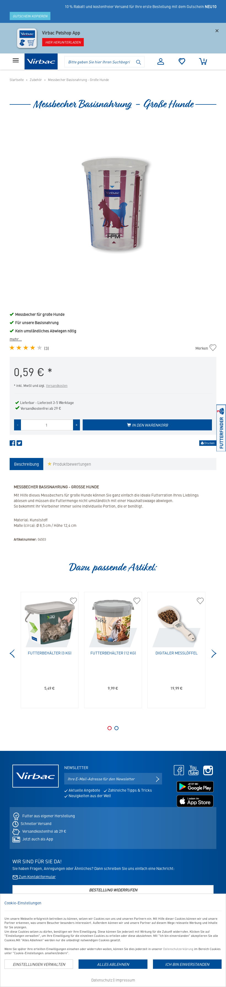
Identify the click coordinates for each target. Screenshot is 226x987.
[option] (113, 201)
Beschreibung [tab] (26, 464)
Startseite (17, 79)
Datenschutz (101, 980)
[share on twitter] (19, 444)
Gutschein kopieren (30, 16)
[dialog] (113, 940)
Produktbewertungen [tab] (71, 464)
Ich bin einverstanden (187, 964)
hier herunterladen (63, 42)
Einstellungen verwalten (39, 964)
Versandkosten (57, 385)
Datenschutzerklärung (178, 949)
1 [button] (109, 728)
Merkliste (182, 61)
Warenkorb (204, 60)
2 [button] (116, 728)
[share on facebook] (12, 444)
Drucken (209, 443)
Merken (205, 348)
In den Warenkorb (149, 425)
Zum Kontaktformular (37, 876)
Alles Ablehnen (113, 964)
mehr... (16, 339)
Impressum (125, 980)
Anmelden (160, 61)
